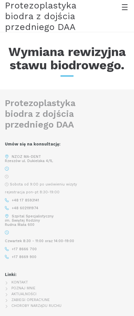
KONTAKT (19, 282)
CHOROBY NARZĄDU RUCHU (36, 306)
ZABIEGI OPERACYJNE (30, 300)
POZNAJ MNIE (23, 288)
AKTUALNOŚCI (23, 294)
